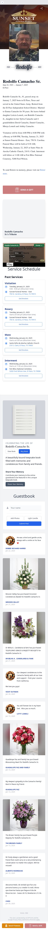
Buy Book (24, 451)
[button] (24, 574)
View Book (11, 451)
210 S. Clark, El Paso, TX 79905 (21, 345)
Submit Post (24, 523)
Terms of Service (30, 920)
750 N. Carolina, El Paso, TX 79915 (22, 294)
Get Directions (23, 299)
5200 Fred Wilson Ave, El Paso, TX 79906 (24, 371)
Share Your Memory (15, 484)
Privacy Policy (17, 920)
